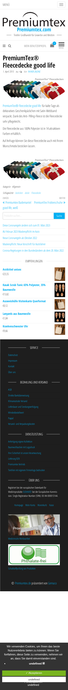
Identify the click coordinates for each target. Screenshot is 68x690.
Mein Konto (30, 505)
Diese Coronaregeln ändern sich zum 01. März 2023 (26, 225)
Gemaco (52, 583)
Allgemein (16, 186)
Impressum (12, 360)
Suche (59, 216)
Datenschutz (13, 355)
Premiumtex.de (23, 583)
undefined (35, 663)
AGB (10, 389)
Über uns (12, 372)
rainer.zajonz (34, 71)
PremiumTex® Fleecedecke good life (22, 105)
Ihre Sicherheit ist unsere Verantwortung (24, 453)
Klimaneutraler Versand (17, 401)
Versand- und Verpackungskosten (21, 424)
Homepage (18, 505)
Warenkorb (42, 505)
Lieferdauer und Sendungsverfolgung (23, 406)
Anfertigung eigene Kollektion (20, 441)
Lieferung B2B (14, 458)
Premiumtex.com (34, 29)
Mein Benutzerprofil (35, 46)
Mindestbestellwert (16, 412)
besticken (19, 193)
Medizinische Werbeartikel (19, 538)
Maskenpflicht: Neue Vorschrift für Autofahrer (24, 244)
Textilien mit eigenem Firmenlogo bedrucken (26, 470)
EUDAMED (27, 491)
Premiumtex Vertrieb (16, 464)
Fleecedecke (36, 193)
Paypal (10, 418)
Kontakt (11, 366)
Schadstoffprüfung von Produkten (22, 568)
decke (27, 193)
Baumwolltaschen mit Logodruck (21, 447)
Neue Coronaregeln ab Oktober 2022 (20, 238)
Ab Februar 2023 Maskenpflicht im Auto (21, 232)
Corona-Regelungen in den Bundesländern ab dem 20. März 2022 (33, 250)
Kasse (51, 505)
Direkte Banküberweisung (18, 395)
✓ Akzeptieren (34, 672)
